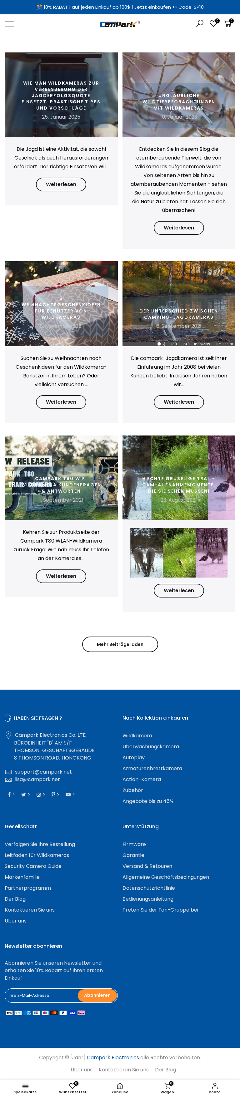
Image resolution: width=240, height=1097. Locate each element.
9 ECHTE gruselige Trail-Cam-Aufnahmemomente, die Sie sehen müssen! (179, 484)
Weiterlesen (61, 184)
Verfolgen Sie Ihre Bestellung (40, 844)
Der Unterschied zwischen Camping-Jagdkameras (178, 314)
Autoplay (133, 757)
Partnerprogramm (28, 888)
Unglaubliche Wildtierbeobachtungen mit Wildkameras (178, 101)
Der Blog (15, 899)
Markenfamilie (22, 877)
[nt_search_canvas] (200, 24)
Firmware (134, 844)
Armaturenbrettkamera (152, 768)
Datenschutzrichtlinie (148, 888)
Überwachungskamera (150, 746)
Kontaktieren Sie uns (30, 909)
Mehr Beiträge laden (120, 644)
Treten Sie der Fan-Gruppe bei (160, 909)
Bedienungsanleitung (147, 899)
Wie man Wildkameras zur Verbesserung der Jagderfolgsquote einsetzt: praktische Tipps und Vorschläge (61, 95)
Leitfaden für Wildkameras (37, 855)
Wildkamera (137, 735)
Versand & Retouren (147, 866)
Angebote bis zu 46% (147, 801)
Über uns (16, 920)
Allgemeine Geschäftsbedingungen (165, 877)
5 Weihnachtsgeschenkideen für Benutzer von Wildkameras (61, 307)
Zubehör (132, 790)
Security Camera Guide (33, 866)
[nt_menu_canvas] (41, 24)
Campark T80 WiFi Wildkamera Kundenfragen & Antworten (61, 484)
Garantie (133, 855)
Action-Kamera (141, 779)
